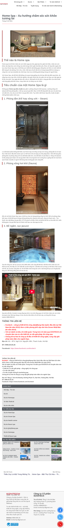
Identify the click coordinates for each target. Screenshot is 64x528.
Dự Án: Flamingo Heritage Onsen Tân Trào (41, 442)
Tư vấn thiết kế (55, 2)
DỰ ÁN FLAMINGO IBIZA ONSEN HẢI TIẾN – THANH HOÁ (10, 457)
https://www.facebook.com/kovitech (23, 348)
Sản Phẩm (41, 2)
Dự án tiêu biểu (9, 405)
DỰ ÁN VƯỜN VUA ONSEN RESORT (41, 449)
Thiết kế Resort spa (10, 436)
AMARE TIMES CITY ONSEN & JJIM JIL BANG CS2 (11, 442)
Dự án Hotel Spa (9, 412)
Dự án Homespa (9, 398)
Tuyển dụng (35, 6)
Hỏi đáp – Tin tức (22, 6)
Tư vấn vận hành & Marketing (52, 6)
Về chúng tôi (18, 2)
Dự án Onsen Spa (9, 416)
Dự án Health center (10, 420)
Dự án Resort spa (9, 424)
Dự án (30, 2)
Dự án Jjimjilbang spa (11, 428)
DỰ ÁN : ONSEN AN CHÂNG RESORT (42, 456)
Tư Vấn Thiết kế (9, 401)
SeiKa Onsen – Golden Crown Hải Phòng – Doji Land (11, 449)
